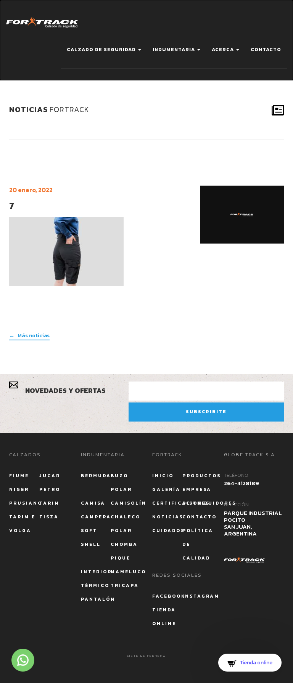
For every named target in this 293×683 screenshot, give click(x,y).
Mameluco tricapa (126, 578)
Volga (20, 530)
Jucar (49, 475)
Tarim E (22, 516)
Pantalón (96, 599)
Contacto (266, 49)
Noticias (167, 516)
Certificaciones (167, 503)
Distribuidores (197, 503)
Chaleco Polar (125, 523)
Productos (197, 475)
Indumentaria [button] (174, 49)
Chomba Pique (124, 551)
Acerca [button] (223, 49)
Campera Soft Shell (96, 530)
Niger (19, 489)
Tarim (49, 503)
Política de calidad (197, 544)
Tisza (49, 516)
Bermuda (96, 475)
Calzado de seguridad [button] (102, 49)
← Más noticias (29, 336)
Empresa (196, 489)
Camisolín (126, 503)
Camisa (93, 503)
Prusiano (24, 503)
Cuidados (167, 530)
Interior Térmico (96, 578)
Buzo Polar (121, 482)
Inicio (163, 475)
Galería (166, 489)
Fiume (19, 475)
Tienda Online (164, 616)
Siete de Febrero (146, 655)
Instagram (197, 596)
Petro (49, 489)
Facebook (167, 596)
